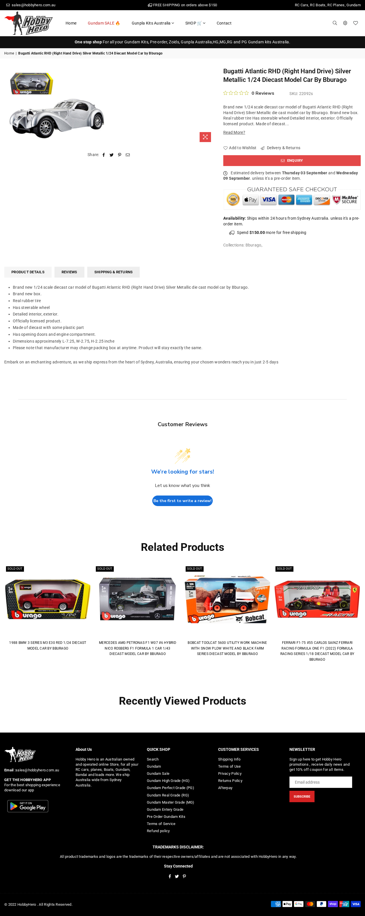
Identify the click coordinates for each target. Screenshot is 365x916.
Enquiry (294, 160)
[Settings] (345, 23)
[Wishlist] (355, 23)
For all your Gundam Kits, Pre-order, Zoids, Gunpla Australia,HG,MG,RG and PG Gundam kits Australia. (182, 42)
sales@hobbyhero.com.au (33, 5)
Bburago (253, 245)
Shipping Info (229, 759)
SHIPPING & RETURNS (113, 272)
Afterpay (225, 788)
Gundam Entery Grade (165, 809)
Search (153, 759)
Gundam (154, 766)
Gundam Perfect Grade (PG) (170, 788)
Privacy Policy (230, 773)
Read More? (234, 132)
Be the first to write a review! (182, 501)
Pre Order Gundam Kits (166, 816)
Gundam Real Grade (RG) (168, 795)
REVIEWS (69, 272)
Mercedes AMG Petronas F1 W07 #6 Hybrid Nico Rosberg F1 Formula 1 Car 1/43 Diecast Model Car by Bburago (137, 648)
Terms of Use (229, 766)
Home (71, 23)
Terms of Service (161, 824)
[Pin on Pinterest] (120, 155)
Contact (224, 23)
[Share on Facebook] (104, 155)
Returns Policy (230, 781)
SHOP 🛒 (193, 23)
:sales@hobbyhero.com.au (36, 770)
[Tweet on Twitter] (112, 155)
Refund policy (158, 831)
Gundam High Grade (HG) (168, 781)
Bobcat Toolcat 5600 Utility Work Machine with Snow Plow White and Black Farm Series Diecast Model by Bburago (227, 648)
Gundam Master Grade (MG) (170, 802)
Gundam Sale (158, 773)
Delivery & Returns (283, 147)
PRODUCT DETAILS (27, 272)
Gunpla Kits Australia (151, 23)
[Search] (335, 23)
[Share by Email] (128, 155)
